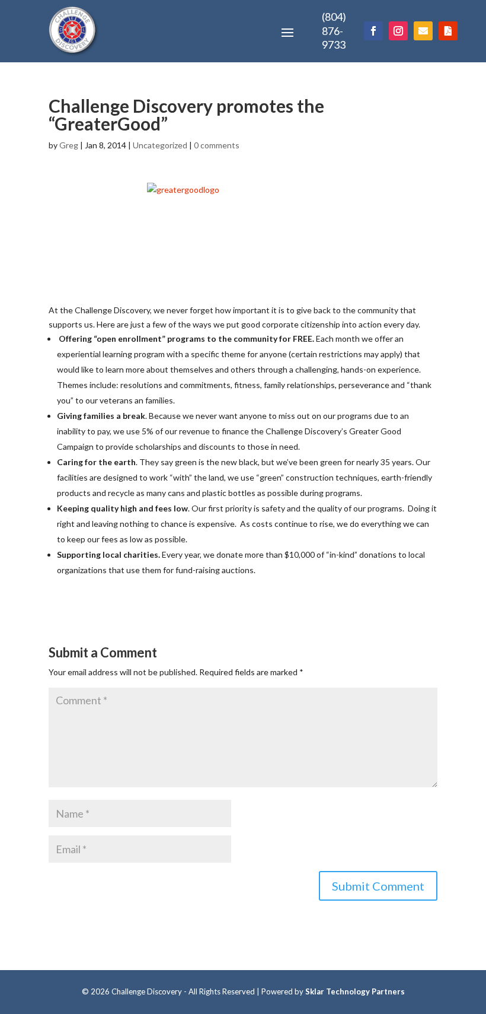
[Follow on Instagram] (398, 30)
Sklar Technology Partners (355, 991)
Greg (68, 145)
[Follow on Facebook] (373, 30)
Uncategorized (160, 145)
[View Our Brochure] (448, 30)
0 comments (216, 145)
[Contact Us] (423, 30)
